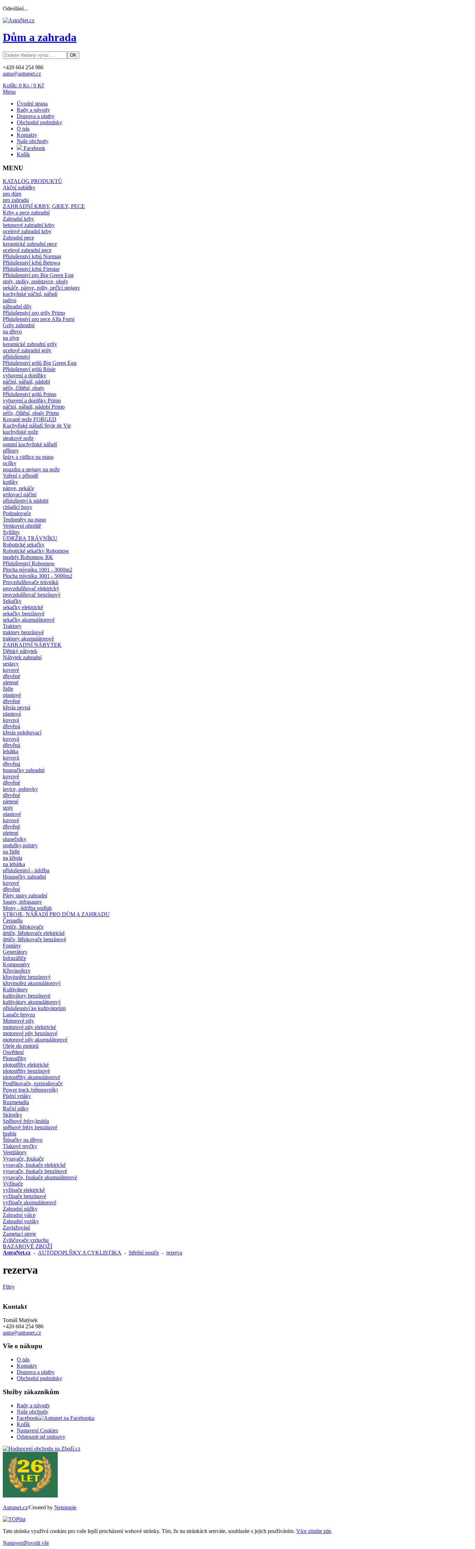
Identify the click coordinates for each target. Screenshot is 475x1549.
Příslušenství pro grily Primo (34, 313)
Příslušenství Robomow (29, 563)
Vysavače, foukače (23, 1159)
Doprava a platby (36, 116)
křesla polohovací (22, 733)
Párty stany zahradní (25, 895)
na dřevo (12, 332)
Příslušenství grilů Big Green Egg (40, 363)
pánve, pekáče (18, 488)
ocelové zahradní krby (27, 231)
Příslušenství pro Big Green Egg (38, 275)
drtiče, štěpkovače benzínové (34, 939)
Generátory (15, 952)
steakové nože (18, 438)
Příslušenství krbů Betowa (31, 263)
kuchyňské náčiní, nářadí (30, 294)
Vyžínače (13, 1184)
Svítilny (11, 532)
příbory (11, 451)
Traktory (12, 626)
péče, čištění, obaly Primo (31, 413)
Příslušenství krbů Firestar (31, 269)
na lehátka (14, 864)
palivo (9, 300)
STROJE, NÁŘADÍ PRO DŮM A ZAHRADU (56, 914)
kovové (11, 670)
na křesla (12, 858)
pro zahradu (16, 200)
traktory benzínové (23, 632)
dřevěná (11, 726)
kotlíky (10, 482)
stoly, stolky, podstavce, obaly (35, 281)
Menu (9, 92)
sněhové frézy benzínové (30, 1127)
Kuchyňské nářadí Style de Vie (37, 425)
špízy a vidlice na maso (28, 457)
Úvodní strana (32, 104)
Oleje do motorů (21, 1046)
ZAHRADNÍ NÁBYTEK (32, 645)
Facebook (33, 148)
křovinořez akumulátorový (32, 983)
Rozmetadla (16, 1102)
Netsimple (65, 1507)
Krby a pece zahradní (26, 212)
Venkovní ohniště (22, 526)
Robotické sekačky (24, 545)
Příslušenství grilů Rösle (29, 369)
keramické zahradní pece (30, 244)
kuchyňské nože (20, 432)
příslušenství (16, 357)
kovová (11, 720)
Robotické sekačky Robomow (36, 551)
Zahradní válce (19, 1215)
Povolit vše (37, 1543)
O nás (23, 129)
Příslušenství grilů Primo (29, 394)
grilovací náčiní (20, 494)
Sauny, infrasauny (22, 902)
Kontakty (27, 135)
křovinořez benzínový (27, 977)
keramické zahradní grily (30, 344)
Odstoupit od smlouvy (41, 1437)
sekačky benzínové (24, 613)
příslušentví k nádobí (25, 501)
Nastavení (14, 1543)
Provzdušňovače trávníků (30, 582)
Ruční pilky (16, 1108)
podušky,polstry (20, 845)
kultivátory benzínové (26, 996)
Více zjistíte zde (313, 1531)
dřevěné (11, 676)
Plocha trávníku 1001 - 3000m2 (37, 570)
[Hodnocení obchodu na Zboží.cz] (41, 1449)
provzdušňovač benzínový (32, 595)
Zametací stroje (19, 1234)
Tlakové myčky (20, 1146)
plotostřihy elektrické (26, 1065)
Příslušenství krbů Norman (32, 256)
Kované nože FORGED (29, 419)
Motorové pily (18, 1021)
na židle (11, 852)
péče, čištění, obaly (24, 388)
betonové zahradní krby (29, 225)
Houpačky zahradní (24, 877)
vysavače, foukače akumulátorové (40, 1177)
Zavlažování (16, 1227)
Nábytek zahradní (22, 657)
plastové (12, 695)
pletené (10, 682)
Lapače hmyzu (19, 1014)
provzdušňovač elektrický (31, 588)
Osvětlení (13, 1052)
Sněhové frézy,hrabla (26, 1121)
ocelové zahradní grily (27, 350)
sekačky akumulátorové (29, 620)
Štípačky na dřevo (22, 1140)
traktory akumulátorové (28, 639)
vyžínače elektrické (24, 1190)
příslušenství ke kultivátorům (34, 1008)
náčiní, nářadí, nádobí (26, 382)
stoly (8, 808)
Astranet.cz (15, 1507)
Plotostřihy (14, 1058)
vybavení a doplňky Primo (32, 400)
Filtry (9, 1287)
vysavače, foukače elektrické (34, 1165)
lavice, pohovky (20, 789)
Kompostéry (16, 964)
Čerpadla (13, 920)
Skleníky (12, 1115)
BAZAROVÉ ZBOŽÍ (27, 1246)
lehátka (10, 751)
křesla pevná (16, 707)
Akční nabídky (19, 187)
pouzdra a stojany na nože (31, 469)
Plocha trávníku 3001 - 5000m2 (37, 576)
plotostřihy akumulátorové (31, 1077)
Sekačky (12, 601)
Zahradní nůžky (20, 1209)
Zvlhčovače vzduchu (26, 1240)
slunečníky (14, 839)
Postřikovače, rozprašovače (33, 1083)
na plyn (11, 338)
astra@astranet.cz (22, 74)
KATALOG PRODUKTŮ (32, 181)
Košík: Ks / (23, 85)
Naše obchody (32, 141)
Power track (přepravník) (30, 1090)
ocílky (9, 463)
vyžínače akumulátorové (29, 1202)
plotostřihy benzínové (26, 1071)
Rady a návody (33, 110)
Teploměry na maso (24, 519)
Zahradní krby (18, 219)
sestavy (11, 664)
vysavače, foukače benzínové (35, 1171)
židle (8, 689)
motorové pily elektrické (29, 1027)
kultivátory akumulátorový (32, 1002)
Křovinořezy (17, 971)
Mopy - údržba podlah (27, 908)
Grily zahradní (18, 325)
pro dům (12, 194)
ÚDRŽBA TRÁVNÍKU (30, 538)
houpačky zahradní (24, 770)
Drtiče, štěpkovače (23, 927)
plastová (12, 714)
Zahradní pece (18, 238)
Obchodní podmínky (39, 122)
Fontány (12, 946)
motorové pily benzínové (30, 1033)
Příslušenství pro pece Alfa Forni (38, 319)
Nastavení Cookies (37, 1430)
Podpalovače (17, 513)
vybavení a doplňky (24, 375)
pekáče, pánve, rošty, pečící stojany (41, 288)
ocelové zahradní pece (27, 250)
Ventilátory (15, 1152)
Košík (23, 154)
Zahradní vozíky (21, 1221)
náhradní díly (17, 306)
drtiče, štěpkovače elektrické (34, 933)
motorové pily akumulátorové (35, 1040)
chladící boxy (17, 507)
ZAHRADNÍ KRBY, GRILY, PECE (44, 206)
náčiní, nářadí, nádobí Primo (34, 407)
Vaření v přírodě (20, 476)
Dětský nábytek (20, 651)
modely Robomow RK (28, 557)
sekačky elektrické (23, 607)
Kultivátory (15, 989)
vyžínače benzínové (24, 1196)
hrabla (9, 1134)
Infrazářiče (14, 958)
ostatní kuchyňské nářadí (30, 444)
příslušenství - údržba (26, 870)
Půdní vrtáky (17, 1096)
